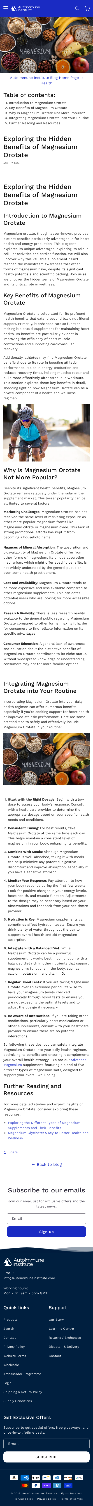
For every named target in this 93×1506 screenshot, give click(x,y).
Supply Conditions (17, 1401)
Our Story (56, 1319)
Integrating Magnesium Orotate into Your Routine (49, 118)
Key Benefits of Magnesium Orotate (38, 108)
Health (46, 83)
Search (8, 1328)
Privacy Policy (14, 1346)
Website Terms (14, 1356)
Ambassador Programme (22, 1374)
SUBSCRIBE (46, 1457)
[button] (77, 9)
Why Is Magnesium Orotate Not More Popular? (47, 113)
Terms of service (71, 1498)
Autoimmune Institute (37, 1493)
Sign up (46, 1232)
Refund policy (23, 1498)
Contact (9, 1337)
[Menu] (6, 9)
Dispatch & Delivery (64, 1346)
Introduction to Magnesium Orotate (38, 103)
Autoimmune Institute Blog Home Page (44, 78)
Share (13, 1152)
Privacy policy (46, 1498)
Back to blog (49, 1164)
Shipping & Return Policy (22, 1392)
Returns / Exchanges (65, 1337)
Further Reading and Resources (34, 123)
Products (10, 1319)
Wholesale (11, 1365)
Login (7, 1383)
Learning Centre (61, 1328)
